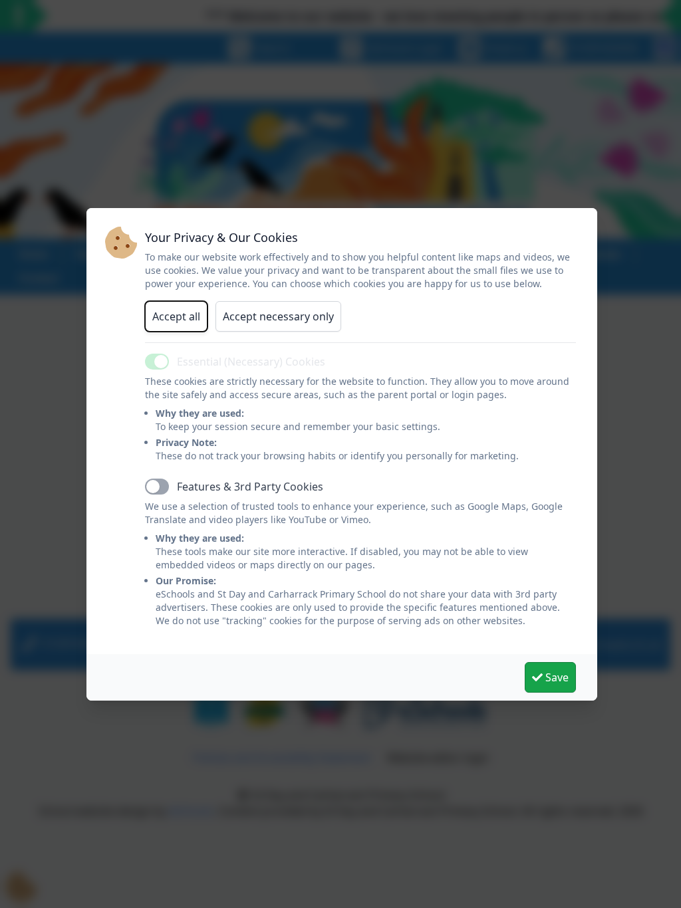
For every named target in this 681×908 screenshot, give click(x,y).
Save (556, 677)
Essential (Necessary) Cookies (251, 361)
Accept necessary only (278, 316)
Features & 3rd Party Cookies (250, 486)
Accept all (176, 316)
